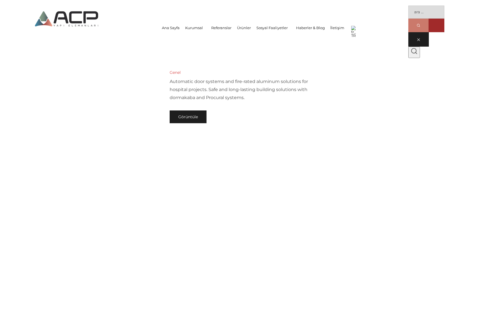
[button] (195, 28)
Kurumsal (194, 28)
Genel (175, 72)
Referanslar (221, 28)
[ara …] (414, 52)
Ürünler (244, 28)
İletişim (337, 28)
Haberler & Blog (310, 28)
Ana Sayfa (171, 28)
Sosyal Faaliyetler (272, 28)
